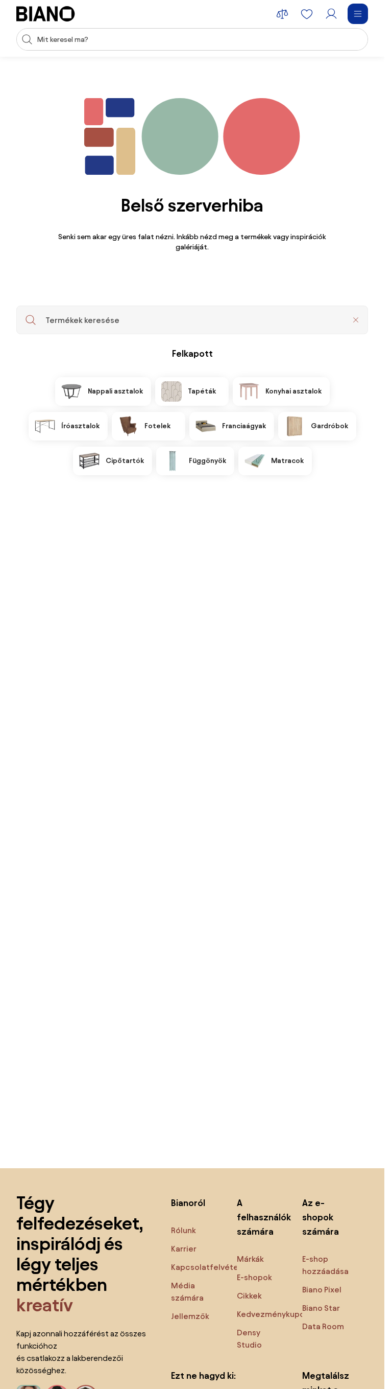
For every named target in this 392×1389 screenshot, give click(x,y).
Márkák (250, 1259)
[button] (356, 320)
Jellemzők (190, 1316)
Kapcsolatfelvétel (205, 1267)
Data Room (323, 1326)
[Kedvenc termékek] (307, 14)
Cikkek (249, 1295)
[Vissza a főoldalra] (45, 14)
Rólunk (183, 1230)
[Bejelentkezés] (331, 14)
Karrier (184, 1248)
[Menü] (358, 14)
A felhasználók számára (259, 1217)
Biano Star (321, 1308)
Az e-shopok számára (320, 1217)
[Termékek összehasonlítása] (282, 14)
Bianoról (188, 1203)
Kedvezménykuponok (277, 1314)
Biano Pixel (321, 1289)
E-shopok (254, 1277)
